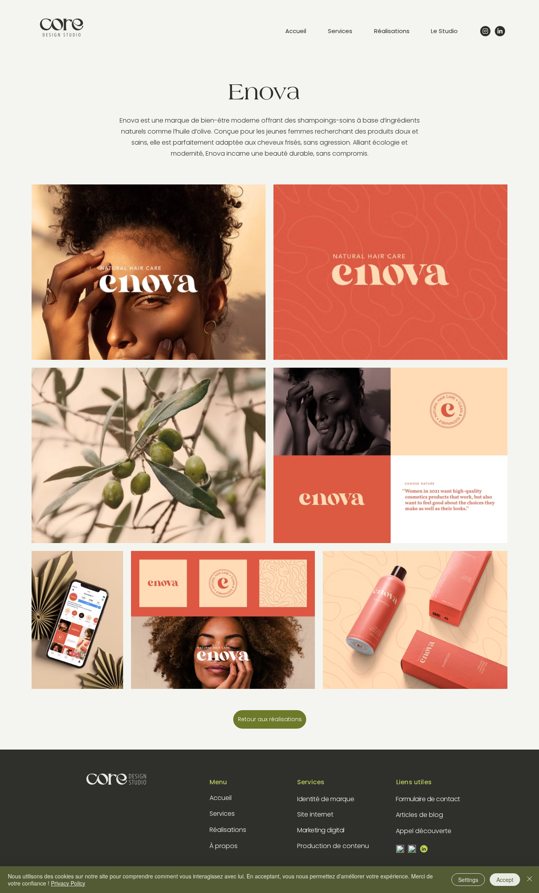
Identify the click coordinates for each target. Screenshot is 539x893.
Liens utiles (414, 782)
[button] (451, 31)
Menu (218, 782)
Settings (468, 880)
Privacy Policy (68, 883)
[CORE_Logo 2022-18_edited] (424, 849)
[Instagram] (485, 31)
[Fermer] (529, 880)
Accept (504, 880)
